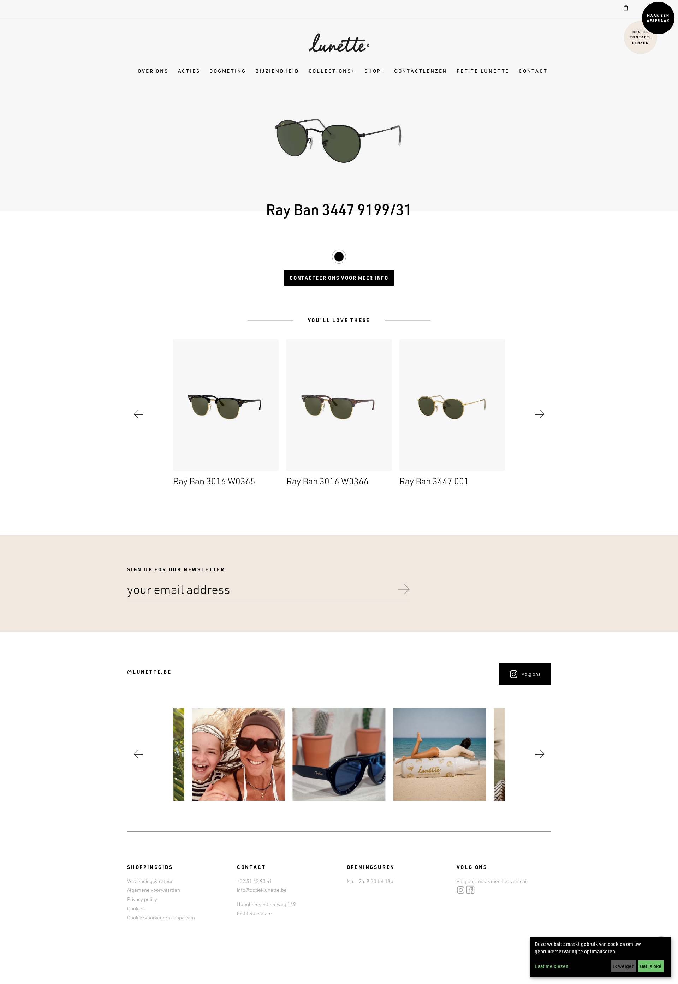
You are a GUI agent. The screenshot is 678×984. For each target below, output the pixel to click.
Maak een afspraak (658, 18)
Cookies (136, 908)
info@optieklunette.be (262, 890)
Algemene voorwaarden (153, 890)
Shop (372, 70)
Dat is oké (650, 966)
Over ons (153, 70)
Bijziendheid (277, 70)
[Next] (539, 414)
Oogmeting (227, 70)
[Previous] (138, 414)
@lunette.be (149, 671)
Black (339, 255)
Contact (533, 70)
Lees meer (226, 414)
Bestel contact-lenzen (641, 37)
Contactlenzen (420, 70)
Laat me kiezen (552, 966)
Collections (330, 70)
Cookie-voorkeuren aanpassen (161, 917)
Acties (189, 70)
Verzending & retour (150, 881)
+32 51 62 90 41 (254, 881)
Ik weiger (623, 966)
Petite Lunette (483, 70)
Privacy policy (142, 899)
